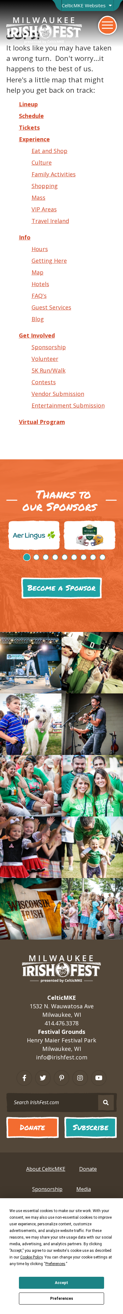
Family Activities (54, 174)
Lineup (28, 104)
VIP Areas (44, 209)
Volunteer (45, 358)
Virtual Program (42, 422)
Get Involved (37, 335)
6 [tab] (74, 557)
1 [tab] (27, 557)
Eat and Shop (49, 151)
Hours (40, 249)
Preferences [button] (55, 1264)
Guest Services (51, 307)
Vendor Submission (58, 394)
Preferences (61, 1298)
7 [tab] (83, 557)
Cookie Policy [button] (31, 1257)
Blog (38, 319)
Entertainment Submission (68, 405)
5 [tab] (64, 557)
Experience (34, 139)
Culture (42, 162)
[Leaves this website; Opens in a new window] (34, 535)
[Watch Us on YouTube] (99, 1078)
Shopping (45, 186)
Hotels (40, 284)
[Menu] (107, 25)
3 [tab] (45, 557)
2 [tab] (36, 557)
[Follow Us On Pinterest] (61, 1078)
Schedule (31, 116)
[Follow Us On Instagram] (80, 1078)
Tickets (29, 127)
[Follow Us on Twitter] (43, 1078)
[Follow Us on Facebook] (24, 1078)
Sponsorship (49, 347)
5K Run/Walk (49, 370)
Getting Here (49, 260)
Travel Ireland (50, 221)
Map (38, 272)
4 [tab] (55, 557)
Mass (38, 197)
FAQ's (39, 295)
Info (25, 237)
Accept (61, 1283)
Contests (44, 382)
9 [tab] (102, 557)
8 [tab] (93, 557)
